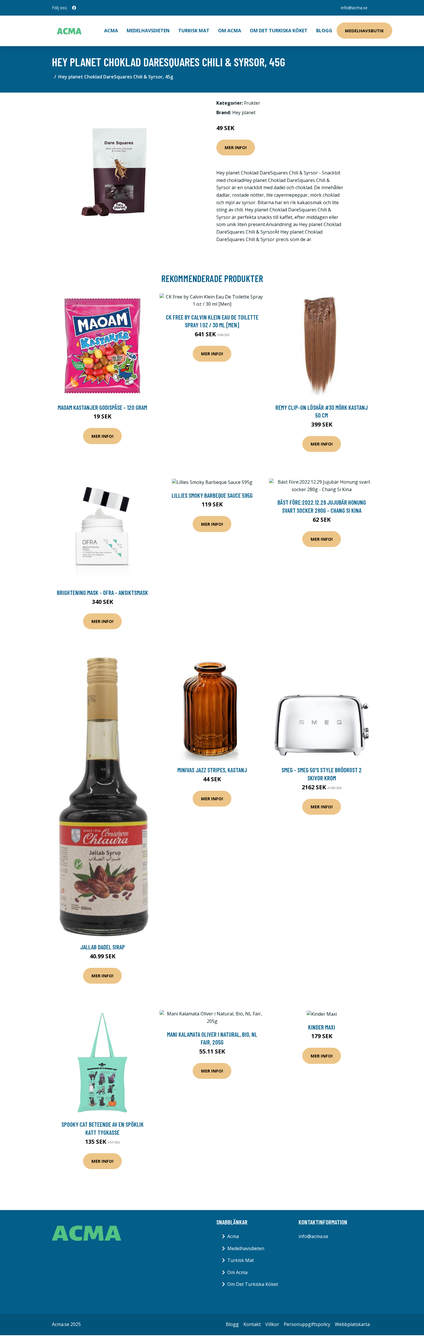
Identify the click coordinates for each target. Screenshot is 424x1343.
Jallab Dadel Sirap (102, 947)
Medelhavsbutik (364, 30)
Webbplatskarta (352, 1324)
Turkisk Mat (193, 30)
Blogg (324, 30)
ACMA (111, 30)
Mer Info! (236, 147)
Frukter (252, 103)
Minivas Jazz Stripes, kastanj (212, 769)
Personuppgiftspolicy (307, 1324)
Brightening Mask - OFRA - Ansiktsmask (102, 592)
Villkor (272, 1324)
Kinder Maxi (321, 1027)
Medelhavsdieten (148, 30)
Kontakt (252, 1324)
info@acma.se (354, 7)
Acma (233, 1236)
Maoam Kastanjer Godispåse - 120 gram (102, 407)
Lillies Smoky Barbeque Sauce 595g (212, 495)
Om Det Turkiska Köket (278, 30)
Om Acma (229, 30)
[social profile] (74, 7)
